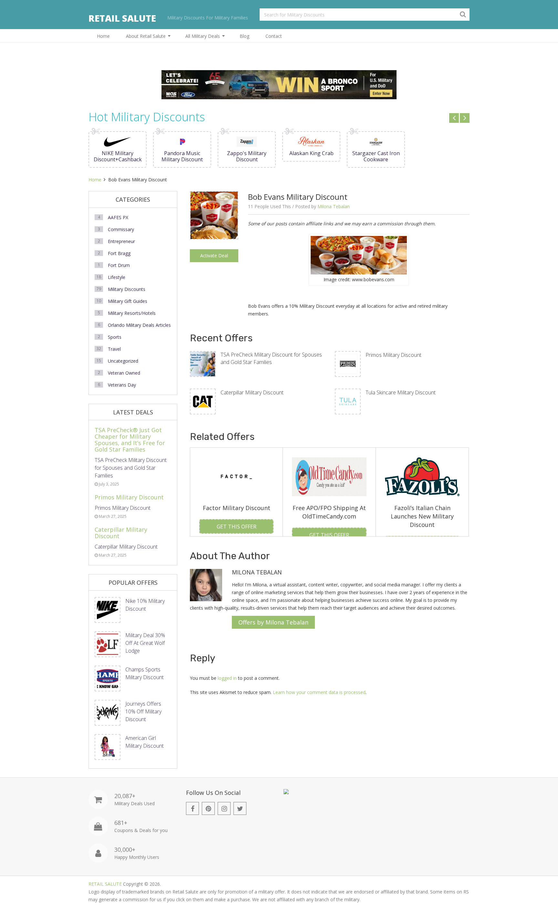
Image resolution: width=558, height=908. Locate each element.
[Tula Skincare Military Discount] (348, 401)
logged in (227, 678)
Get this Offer (236, 526)
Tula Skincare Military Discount (401, 392)
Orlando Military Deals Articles (139, 325)
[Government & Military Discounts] (286, 792)
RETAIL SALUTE (122, 18)
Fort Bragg (119, 253)
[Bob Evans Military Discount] (214, 237)
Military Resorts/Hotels (132, 313)
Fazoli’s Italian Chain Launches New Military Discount (422, 516)
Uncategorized (123, 361)
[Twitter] (239, 808)
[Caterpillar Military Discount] (203, 401)
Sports (114, 337)
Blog (244, 36)
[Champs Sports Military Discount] (107, 678)
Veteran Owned (124, 373)
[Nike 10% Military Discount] (107, 610)
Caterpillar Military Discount (252, 392)
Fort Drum (119, 265)
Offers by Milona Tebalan (273, 622)
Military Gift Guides (127, 301)
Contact (273, 36)
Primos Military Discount (393, 354)
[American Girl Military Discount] (107, 747)
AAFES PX (118, 217)
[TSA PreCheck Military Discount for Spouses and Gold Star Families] (203, 364)
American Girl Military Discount (144, 741)
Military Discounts (126, 289)
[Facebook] (192, 808)
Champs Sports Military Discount (144, 673)
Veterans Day (122, 385)
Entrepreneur (121, 241)
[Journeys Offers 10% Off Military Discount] (107, 713)
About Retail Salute (146, 36)
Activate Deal (214, 255)
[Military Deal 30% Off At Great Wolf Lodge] (107, 644)
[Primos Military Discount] (348, 364)
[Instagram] (224, 808)
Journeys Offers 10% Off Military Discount (143, 711)
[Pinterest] (208, 808)
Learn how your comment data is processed (319, 692)
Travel (114, 349)
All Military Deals (202, 36)
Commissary (121, 229)
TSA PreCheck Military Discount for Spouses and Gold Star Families (271, 358)
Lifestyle (116, 277)
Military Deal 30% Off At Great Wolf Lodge (145, 643)
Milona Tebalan (333, 206)
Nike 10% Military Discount (145, 604)
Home (103, 36)
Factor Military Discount (236, 508)
